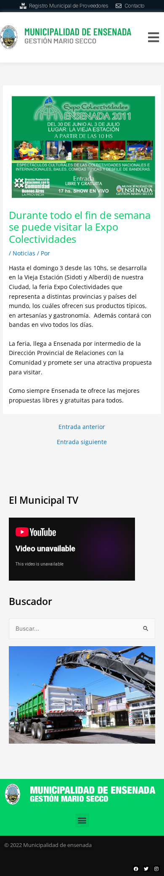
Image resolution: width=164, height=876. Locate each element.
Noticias (24, 253)
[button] (153, 37)
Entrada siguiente (82, 442)
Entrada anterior (81, 427)
